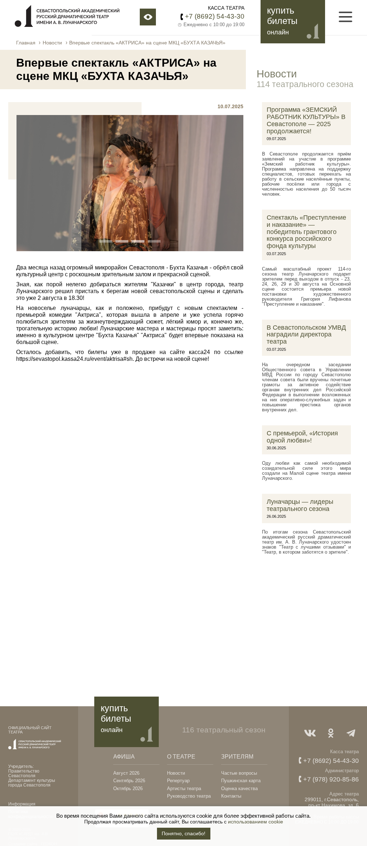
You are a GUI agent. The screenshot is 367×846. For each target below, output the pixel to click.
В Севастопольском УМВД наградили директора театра (306, 334)
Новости (52, 43)
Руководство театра (189, 796)
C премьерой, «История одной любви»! (302, 437)
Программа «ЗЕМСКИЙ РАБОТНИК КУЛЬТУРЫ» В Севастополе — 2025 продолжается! (306, 120)
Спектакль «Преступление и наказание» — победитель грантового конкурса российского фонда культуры (306, 231)
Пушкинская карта (241, 780)
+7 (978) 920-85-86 (331, 779)
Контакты (231, 796)
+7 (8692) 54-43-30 (214, 16)
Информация (21, 804)
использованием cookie (255, 822)
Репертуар (178, 780)
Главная (25, 43)
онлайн (278, 32)
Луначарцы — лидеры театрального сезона (300, 505)
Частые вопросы (239, 773)
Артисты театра (184, 788)
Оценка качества (239, 788)
